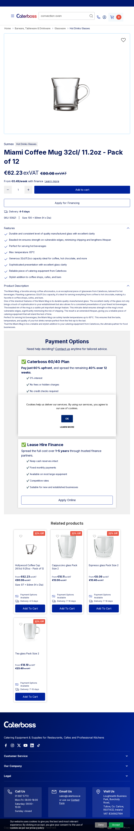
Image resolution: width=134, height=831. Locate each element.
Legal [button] (7, 776)
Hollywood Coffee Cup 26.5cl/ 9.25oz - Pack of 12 (29, 567)
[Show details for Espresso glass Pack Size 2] (104, 546)
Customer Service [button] (16, 756)
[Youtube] (25, 745)
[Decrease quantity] (8, 190)
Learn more (52, 181)
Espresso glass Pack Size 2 (103, 565)
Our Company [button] (13, 766)
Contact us (62, 349)
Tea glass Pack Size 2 (27, 653)
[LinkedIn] (32, 745)
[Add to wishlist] (123, 40)
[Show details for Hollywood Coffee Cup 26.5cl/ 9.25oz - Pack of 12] (30, 546)
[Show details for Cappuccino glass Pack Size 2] (67, 546)
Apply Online (67, 500)
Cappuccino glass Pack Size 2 (64, 567)
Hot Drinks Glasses (26, 144)
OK (67, 418)
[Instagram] (12, 745)
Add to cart (82, 189)
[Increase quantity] (28, 190)
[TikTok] (39, 745)
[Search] (91, 16)
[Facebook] (6, 745)
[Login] (104, 17)
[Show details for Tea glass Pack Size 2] (30, 634)
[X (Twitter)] (19, 745)
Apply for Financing (67, 203)
